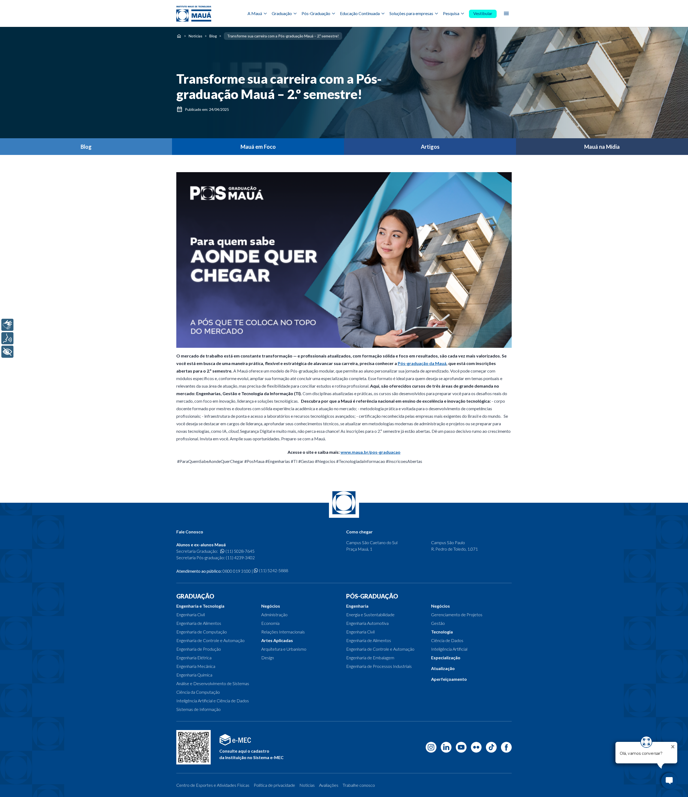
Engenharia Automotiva (367, 623)
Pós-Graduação (316, 13)
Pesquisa (451, 13)
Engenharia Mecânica (195, 666)
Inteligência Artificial (449, 648)
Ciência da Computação (198, 692)
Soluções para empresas (411, 13)
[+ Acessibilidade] (7, 352)
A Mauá (255, 13)
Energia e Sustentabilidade (370, 614)
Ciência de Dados (447, 640)
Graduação (282, 13)
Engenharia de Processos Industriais (379, 666)
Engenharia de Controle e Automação (210, 640)
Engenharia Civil (190, 614)
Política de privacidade (274, 785)
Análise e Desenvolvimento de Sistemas (212, 683)
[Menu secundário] (506, 13)
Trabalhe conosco (359, 785)
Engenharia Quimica (194, 674)
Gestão (438, 623)
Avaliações (328, 785)
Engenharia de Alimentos (198, 623)
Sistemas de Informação (198, 709)
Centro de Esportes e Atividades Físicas (212, 785)
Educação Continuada (360, 13)
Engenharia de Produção (198, 648)
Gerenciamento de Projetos (456, 614)
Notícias (195, 36)
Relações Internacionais (283, 631)
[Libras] (7, 325)
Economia (270, 623)
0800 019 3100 (237, 570)
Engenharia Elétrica (194, 657)
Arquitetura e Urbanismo (283, 648)
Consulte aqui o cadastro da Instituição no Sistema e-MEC (251, 754)
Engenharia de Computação (201, 631)
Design (267, 657)
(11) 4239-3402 (240, 557)
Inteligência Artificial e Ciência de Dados (212, 700)
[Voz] (7, 338)
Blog (213, 36)
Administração (274, 614)
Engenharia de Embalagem (370, 657)
